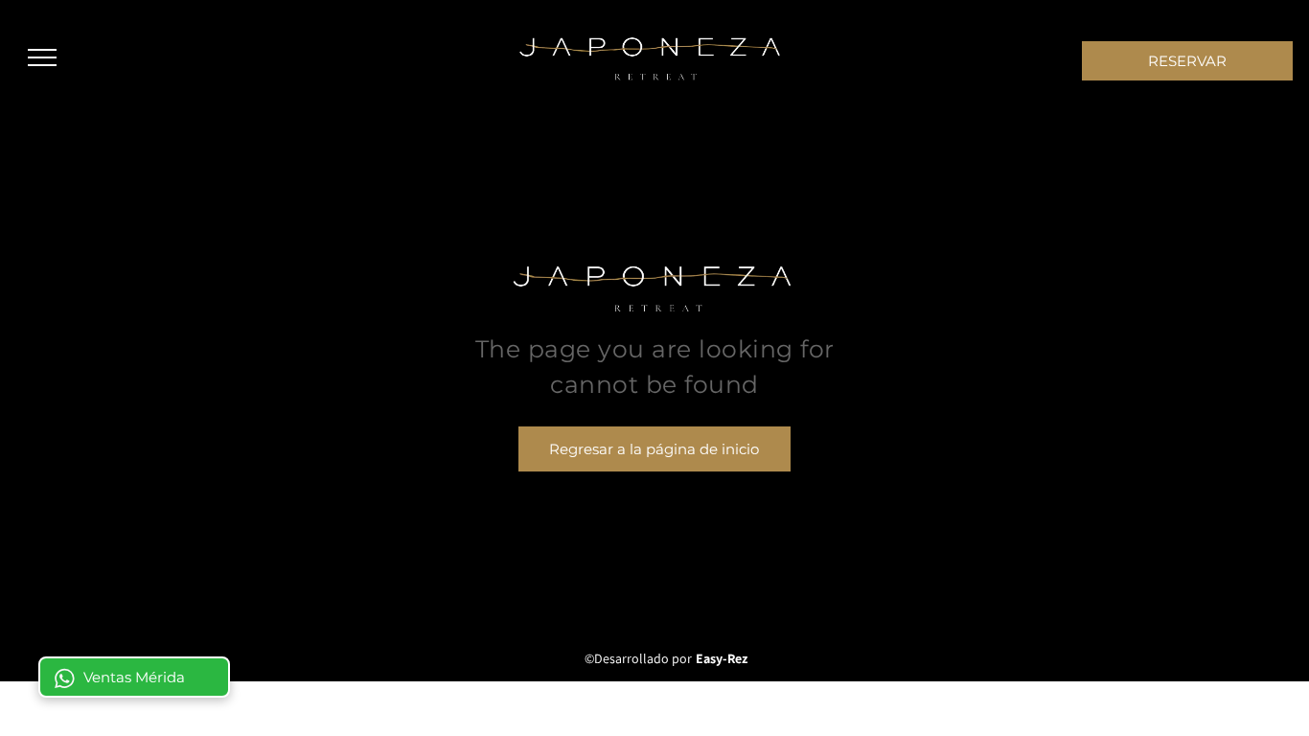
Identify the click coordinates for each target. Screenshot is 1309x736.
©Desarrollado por (638, 658)
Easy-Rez (721, 658)
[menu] (42, 57)
